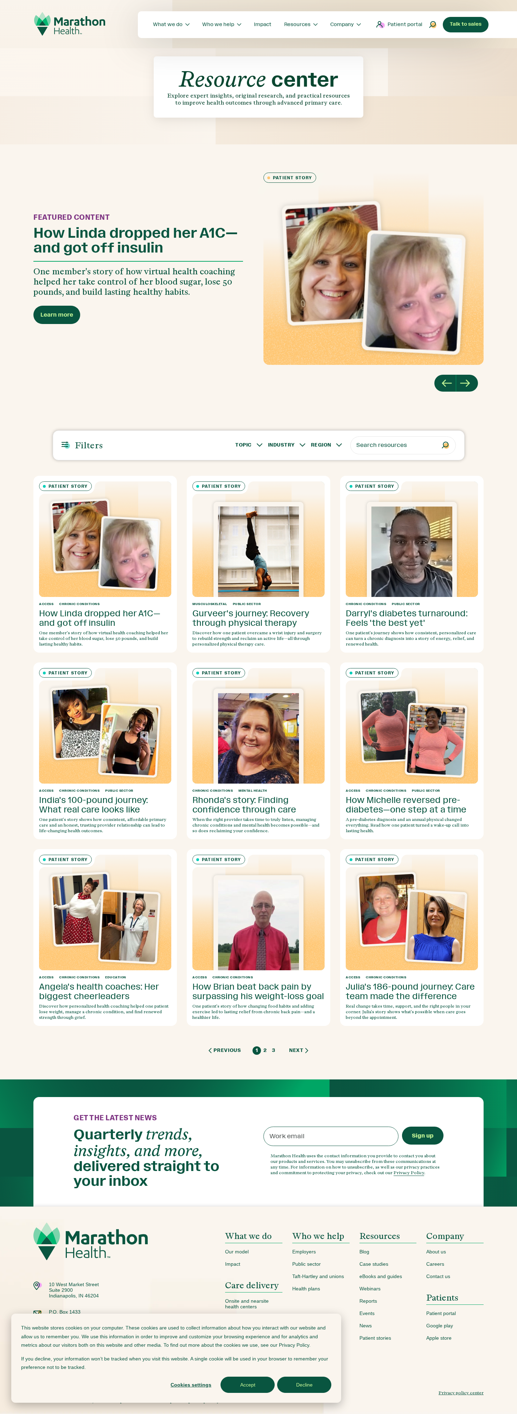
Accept (247, 1385)
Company (445, 1236)
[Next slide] (467, 383)
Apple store (439, 1338)
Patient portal (405, 24)
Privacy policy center (461, 1392)
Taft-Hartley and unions (318, 1276)
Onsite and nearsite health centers (247, 1303)
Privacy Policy (409, 1172)
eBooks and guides (380, 1276)
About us (436, 1251)
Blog (364, 1251)
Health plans (306, 1288)
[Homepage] (90, 1252)
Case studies (373, 1264)
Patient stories (375, 1338)
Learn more (56, 314)
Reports (368, 1301)
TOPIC (243, 445)
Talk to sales (465, 24)
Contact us (438, 1276)
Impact (232, 1264)
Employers (304, 1251)
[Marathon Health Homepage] (69, 24)
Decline (304, 1385)
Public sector (306, 1264)
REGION (321, 445)
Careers (435, 1264)
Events (367, 1313)
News (365, 1325)
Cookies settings (191, 1385)
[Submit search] (433, 24)
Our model (237, 1251)
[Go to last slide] (445, 383)
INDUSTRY (281, 445)
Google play (439, 1325)
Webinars (370, 1288)
